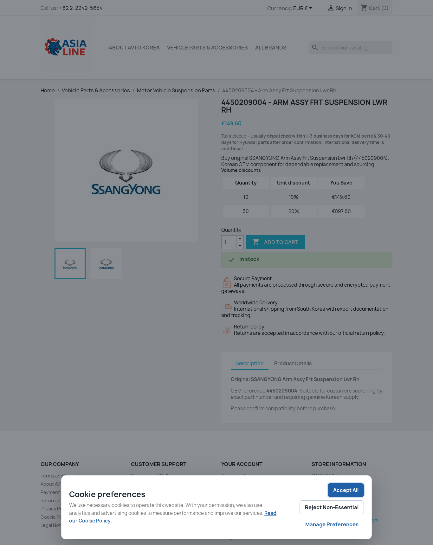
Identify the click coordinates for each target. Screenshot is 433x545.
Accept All (346, 490)
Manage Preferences (332, 524)
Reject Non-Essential (332, 507)
